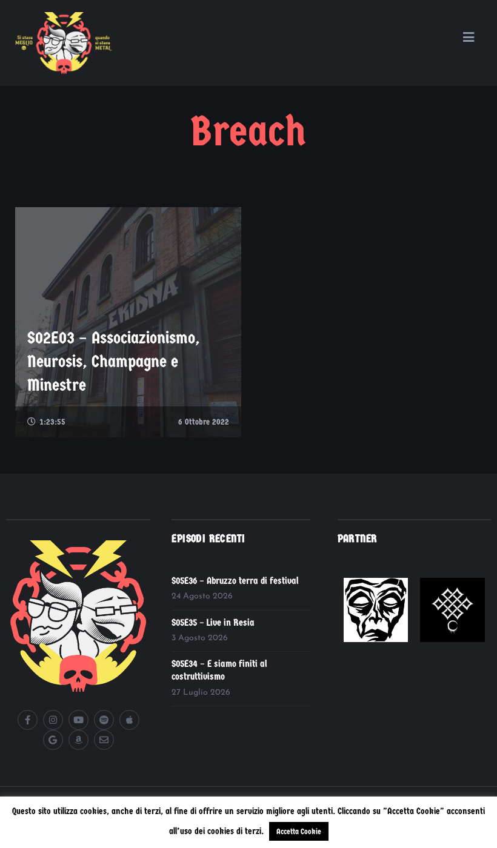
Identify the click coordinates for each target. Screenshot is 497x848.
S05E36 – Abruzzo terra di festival (235, 580)
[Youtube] (78, 720)
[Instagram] (53, 720)
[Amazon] (78, 740)
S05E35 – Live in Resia (213, 622)
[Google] (53, 740)
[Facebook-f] (28, 720)
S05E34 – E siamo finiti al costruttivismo (219, 670)
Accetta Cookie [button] (298, 831)
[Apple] (129, 720)
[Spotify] (104, 720)
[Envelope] (104, 740)
